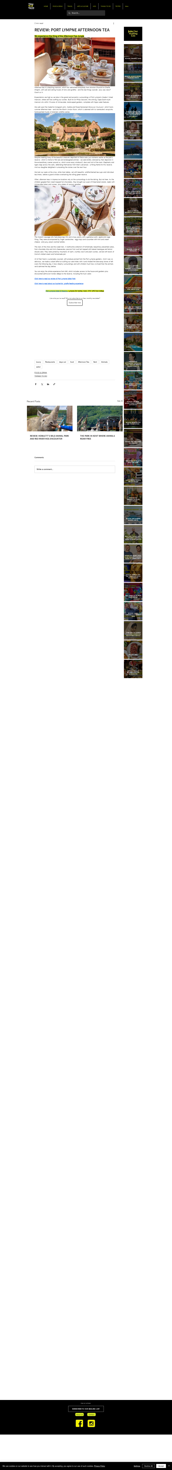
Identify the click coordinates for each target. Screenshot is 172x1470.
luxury (38, 320)
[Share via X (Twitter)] (42, 342)
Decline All (148, 1466)
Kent (95, 320)
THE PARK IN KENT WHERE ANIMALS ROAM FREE (97, 395)
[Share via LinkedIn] (48, 342)
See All (120, 359)
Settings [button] (137, 1466)
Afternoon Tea (83, 320)
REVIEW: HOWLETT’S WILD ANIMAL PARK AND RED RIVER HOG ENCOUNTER (49, 395)
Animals (104, 320)
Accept (161, 1466)
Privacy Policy (99, 1466)
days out (62, 320)
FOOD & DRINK (41, 330)
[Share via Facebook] (36, 342)
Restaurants (50, 320)
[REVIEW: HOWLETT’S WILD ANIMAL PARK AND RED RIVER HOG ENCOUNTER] (50, 376)
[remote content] (75, 309)
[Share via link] (54, 342)
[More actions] (113, 23)
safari (38, 325)
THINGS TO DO (41, 334)
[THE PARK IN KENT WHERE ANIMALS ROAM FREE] (100, 376)
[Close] (168, 1466)
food (72, 320)
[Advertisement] (75, 1452)
